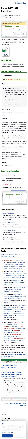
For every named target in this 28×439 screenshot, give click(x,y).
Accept (7, 436)
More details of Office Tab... (13, 403)
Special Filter (7, 317)
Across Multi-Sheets (18, 282)
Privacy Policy (9, 432)
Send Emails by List (9, 315)
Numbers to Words (9, 336)
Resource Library (17, 309)
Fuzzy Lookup (8, 284)
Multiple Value (8, 282)
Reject (19, 436)
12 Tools (17, 322)
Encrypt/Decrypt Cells (18, 313)
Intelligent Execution (19, 262)
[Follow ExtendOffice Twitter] (5, 418)
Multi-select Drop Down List (11, 291)
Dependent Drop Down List (14, 289)
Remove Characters (12, 324)
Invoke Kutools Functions (15, 268)
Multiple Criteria (17, 280)
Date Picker (11, 311)
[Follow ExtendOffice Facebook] (2, 418)
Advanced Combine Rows (11, 340)
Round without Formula (18, 277)
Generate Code (9, 264)
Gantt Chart (14, 326)
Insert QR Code (8, 332)
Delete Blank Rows (21, 273)
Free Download (12, 367)
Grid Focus (17, 305)
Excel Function (8, 213)
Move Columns (20, 296)
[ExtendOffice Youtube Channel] (9, 418)
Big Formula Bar (12, 307)
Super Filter (19, 315)
